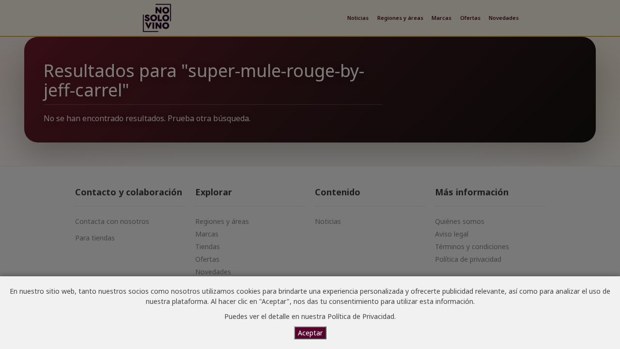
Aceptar (310, 332)
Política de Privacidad (360, 316)
